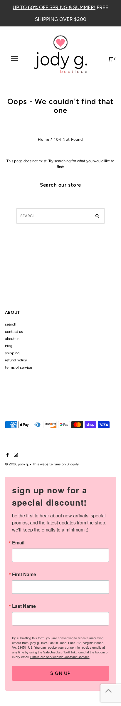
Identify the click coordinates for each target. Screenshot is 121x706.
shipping (12, 353)
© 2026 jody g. (17, 464)
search (10, 324)
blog (8, 346)
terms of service (18, 367)
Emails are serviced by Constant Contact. (60, 656)
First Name (24, 574)
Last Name (24, 606)
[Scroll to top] (108, 690)
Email (18, 542)
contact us (14, 331)
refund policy (16, 360)
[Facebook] (7, 455)
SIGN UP (60, 673)
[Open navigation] (15, 58)
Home (43, 139)
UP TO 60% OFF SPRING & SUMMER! (54, 7)
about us (12, 338)
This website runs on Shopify (55, 464)
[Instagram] (15, 455)
